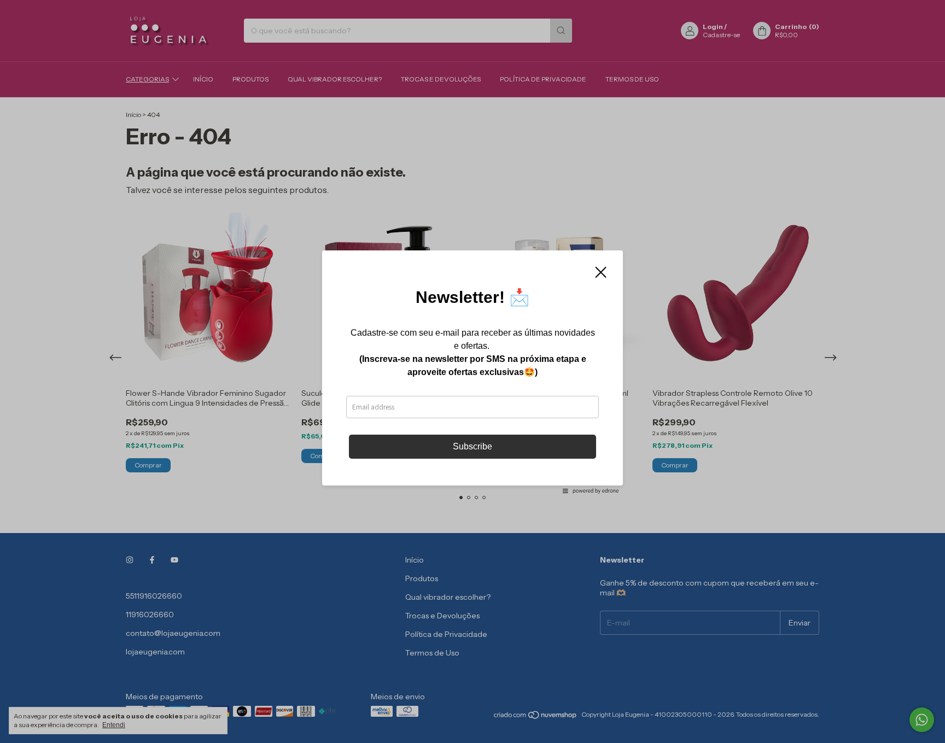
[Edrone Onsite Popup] (472, 371)
